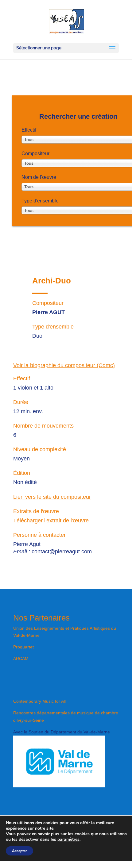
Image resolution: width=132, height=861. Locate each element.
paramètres (68, 839)
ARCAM (21, 658)
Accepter (19, 850)
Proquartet (23, 646)
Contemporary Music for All (39, 701)
